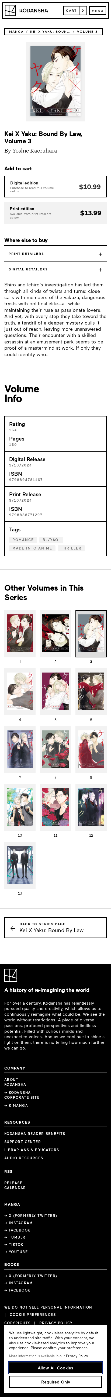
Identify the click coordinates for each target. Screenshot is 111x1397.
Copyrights (17, 1323)
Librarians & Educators (31, 1150)
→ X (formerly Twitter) (30, 1215)
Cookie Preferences (33, 1315)
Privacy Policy (55, 1323)
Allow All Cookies (55, 1367)
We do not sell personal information (48, 1307)
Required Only (55, 1381)
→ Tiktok (13, 1244)
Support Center (22, 1142)
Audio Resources (23, 1158)
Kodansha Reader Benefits (34, 1133)
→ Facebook (17, 1230)
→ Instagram (18, 1223)
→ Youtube (16, 1252)
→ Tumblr (15, 1237)
